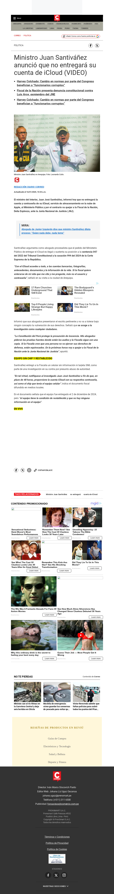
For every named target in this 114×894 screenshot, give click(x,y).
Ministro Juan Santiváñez (56, 494)
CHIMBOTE (40, 24)
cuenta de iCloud (91, 494)
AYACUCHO (28, 24)
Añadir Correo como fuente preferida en (80, 36)
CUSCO (50, 24)
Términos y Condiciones (57, 836)
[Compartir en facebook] (90, 45)
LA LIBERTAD (28, 28)
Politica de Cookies (57, 849)
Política (18, 45)
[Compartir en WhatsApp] (29, 470)
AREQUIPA (17, 24)
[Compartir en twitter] (97, 45)
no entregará (75, 494)
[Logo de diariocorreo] (57, 18)
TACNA (75, 28)
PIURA (59, 28)
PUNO (67, 28)
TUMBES (84, 28)
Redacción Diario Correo (29, 187)
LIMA (52, 28)
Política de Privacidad (57, 843)
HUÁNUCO (88, 24)
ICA (96, 24)
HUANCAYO (76, 24)
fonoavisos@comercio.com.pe (63, 804)
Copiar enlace (45, 470)
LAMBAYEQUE (41, 28)
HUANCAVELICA (62, 24)
